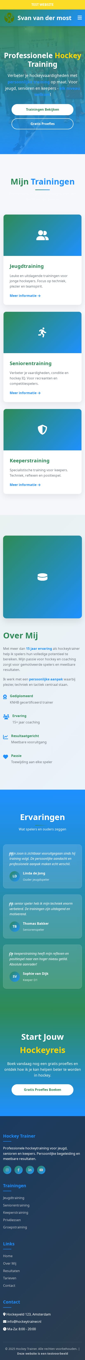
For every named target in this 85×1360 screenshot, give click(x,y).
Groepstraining (15, 1227)
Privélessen (12, 1220)
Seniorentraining (16, 1205)
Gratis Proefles (43, 123)
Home (8, 1256)
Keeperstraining (15, 1212)
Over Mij (9, 1263)
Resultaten (11, 1271)
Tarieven (9, 1278)
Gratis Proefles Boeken (42, 1089)
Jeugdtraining (13, 1198)
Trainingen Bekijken (42, 109)
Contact (9, 1285)
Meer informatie (23, 295)
